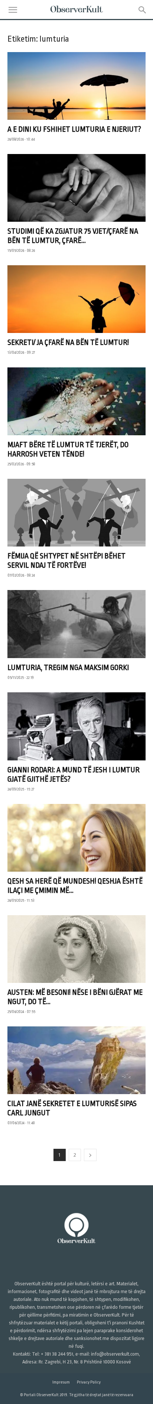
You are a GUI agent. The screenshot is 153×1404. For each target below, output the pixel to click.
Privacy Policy (89, 1382)
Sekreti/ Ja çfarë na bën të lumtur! (68, 342)
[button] (13, 10)
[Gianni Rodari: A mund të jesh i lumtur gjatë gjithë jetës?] (76, 726)
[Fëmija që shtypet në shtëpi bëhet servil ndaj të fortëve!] (76, 512)
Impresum (61, 1382)
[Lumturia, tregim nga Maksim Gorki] (76, 624)
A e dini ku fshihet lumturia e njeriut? (74, 129)
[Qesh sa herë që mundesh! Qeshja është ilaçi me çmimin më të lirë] (76, 838)
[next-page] (90, 1155)
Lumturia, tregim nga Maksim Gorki (68, 667)
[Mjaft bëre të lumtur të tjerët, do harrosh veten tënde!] (76, 401)
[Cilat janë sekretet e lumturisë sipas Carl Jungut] (76, 1060)
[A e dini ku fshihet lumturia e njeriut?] (76, 86)
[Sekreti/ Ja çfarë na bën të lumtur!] (76, 299)
